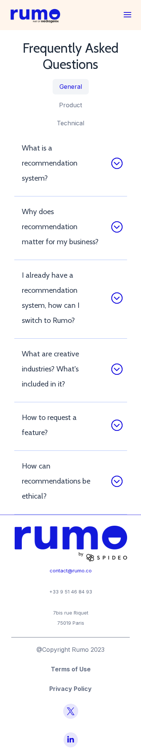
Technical (70, 123)
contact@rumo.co (71, 570)
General (70, 86)
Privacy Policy (70, 688)
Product (70, 105)
